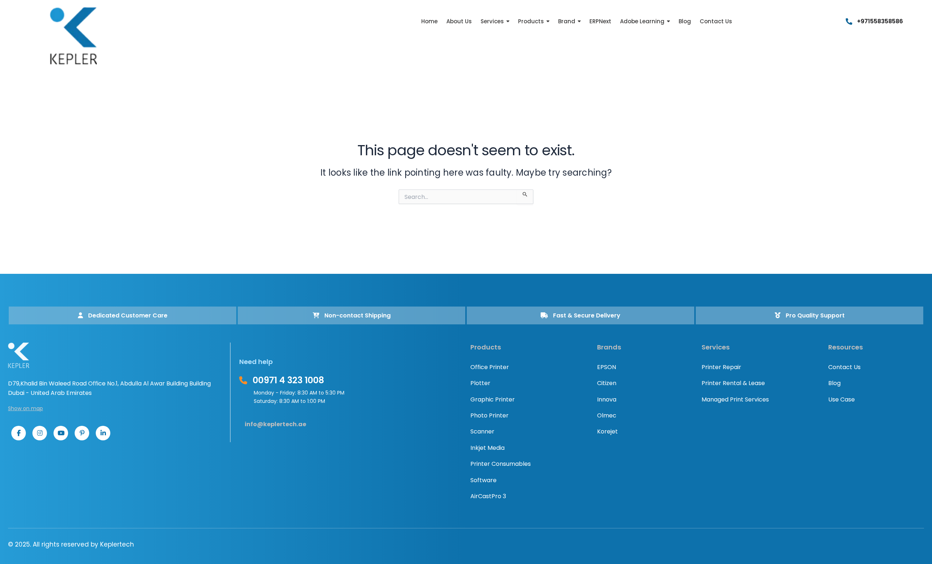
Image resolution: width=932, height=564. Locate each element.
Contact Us (844, 367)
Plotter (480, 383)
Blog (834, 383)
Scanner (482, 431)
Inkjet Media (487, 448)
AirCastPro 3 (488, 496)
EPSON (606, 367)
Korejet (607, 431)
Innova (606, 399)
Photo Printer (489, 415)
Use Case (841, 399)
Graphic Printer (492, 399)
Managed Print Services (735, 399)
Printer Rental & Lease (733, 383)
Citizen (606, 383)
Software (483, 480)
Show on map (25, 408)
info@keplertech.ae (275, 424)
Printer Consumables (500, 464)
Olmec (606, 415)
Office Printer (489, 367)
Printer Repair (721, 367)
